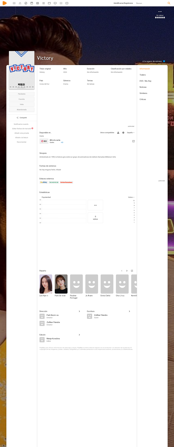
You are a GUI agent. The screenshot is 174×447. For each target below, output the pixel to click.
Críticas (143, 99)
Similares (143, 93)
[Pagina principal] (5, 5)
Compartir (23, 118)
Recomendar (21, 142)
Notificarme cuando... (22, 124)
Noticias (143, 87)
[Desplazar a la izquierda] (121, 270)
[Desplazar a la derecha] (126, 270)
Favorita (22, 99)
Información (145, 69)
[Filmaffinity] (44, 184)
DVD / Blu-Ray (145, 81)
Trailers (143, 75)
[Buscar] (169, 3)
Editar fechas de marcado (22, 129)
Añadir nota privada (22, 133)
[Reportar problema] (118, 132)
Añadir (58, 170)
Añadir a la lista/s (21, 137)
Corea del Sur (44, 84)
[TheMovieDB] (54, 184)
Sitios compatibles (107, 133)
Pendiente (21, 94)
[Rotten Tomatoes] (67, 184)
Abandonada (21, 110)
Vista (22, 104)
